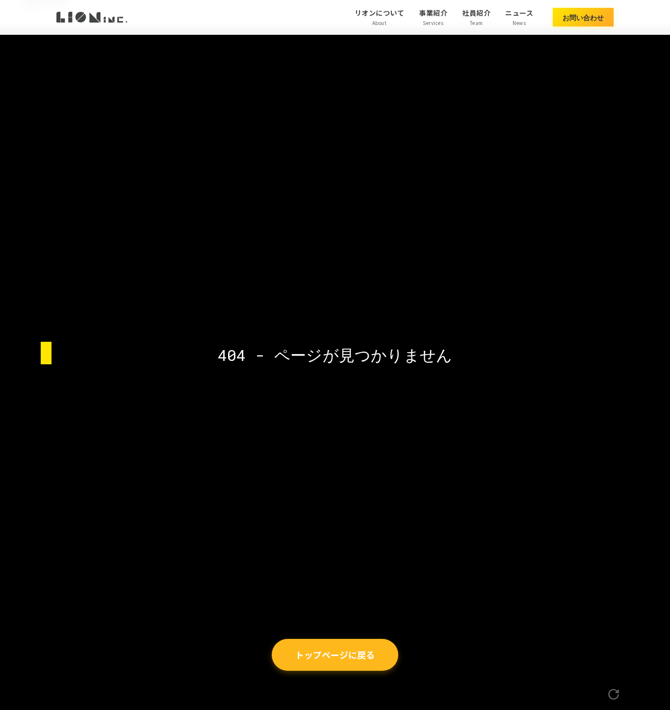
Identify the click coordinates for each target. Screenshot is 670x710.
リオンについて (380, 17)
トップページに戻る (335, 654)
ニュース (519, 17)
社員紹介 (476, 17)
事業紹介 (433, 17)
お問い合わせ (583, 17)
